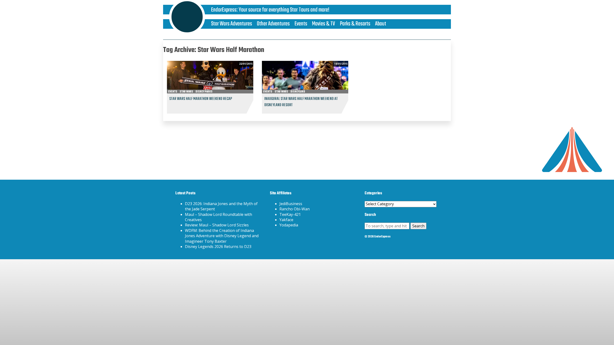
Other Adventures (273, 24)
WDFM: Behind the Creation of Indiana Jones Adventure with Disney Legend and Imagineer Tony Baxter (222, 236)
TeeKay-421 (290, 214)
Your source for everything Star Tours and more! (284, 10)
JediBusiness (290, 203)
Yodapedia (288, 225)
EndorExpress (223, 10)
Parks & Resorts (355, 24)
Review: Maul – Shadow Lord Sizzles (217, 225)
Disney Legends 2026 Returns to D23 (218, 246)
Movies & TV (323, 24)
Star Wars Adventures (231, 24)
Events (301, 24)
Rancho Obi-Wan (294, 209)
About (380, 24)
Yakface (286, 219)
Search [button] (418, 226)
